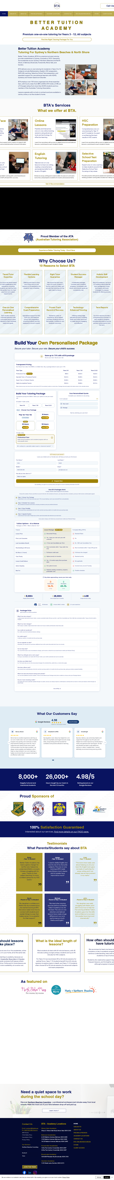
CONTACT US (78, 1139)
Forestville (4, 959)
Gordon (21, 959)
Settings (99, 1177)
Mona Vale (12, 959)
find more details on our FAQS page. (71, 831)
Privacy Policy (66, 1177)
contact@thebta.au (32, 1128)
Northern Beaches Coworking (39, 1102)
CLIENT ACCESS (79, 1148)
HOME (76, 1123)
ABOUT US (77, 1130)
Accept (107, 1177)
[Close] (112, 1177)
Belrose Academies (48, 1135)
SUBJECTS (77, 1127)
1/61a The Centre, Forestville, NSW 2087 (53, 1148)
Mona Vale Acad (47, 1128)
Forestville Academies (49, 1146)
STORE (76, 1145)
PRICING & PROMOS (80, 1133)
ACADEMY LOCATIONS (81, 1136)
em (54, 1128)
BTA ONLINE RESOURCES (82, 1142)
